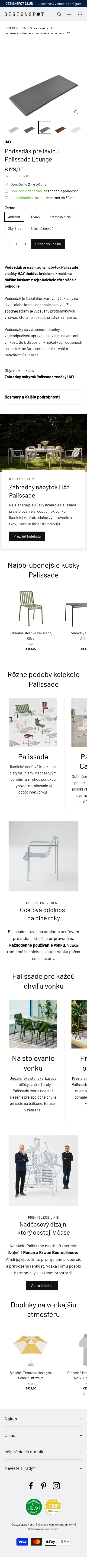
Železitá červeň (42, 228)
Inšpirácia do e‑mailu (24, 1451)
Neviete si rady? (20, 1468)
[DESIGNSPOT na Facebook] (31, 1485)
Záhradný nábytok (41, 28)
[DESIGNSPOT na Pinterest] (43, 1485)
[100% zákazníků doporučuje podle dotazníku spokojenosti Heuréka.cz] (53, 1513)
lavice (35, 1084)
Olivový (35, 217)
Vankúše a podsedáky (19, 33)
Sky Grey (14, 228)
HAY (8, 141)
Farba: (10, 207)
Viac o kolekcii (42, 1285)
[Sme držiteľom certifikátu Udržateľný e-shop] (34, 1513)
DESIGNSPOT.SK (16, 28)
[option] (43, 79)
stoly (47, 1084)
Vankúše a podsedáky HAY (52, 33)
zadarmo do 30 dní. (43, 197)
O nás (10, 1435)
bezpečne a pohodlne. (44, 191)
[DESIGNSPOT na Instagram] (56, 1485)
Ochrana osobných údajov (43, 1528)
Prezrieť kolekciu (27, 536)
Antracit (14, 217)
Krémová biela (60, 217)
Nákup (11, 1418)
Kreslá (77, 1078)
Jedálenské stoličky (26, 1078)
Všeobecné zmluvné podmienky (56, 1524)
